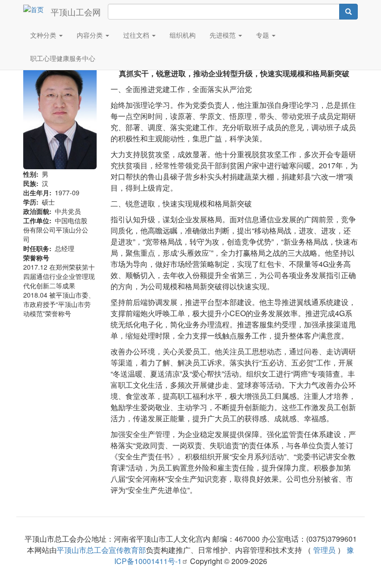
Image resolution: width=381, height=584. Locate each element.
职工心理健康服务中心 (62, 58)
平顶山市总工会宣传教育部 (101, 549)
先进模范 (223, 35)
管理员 (324, 549)
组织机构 (183, 35)
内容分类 (91, 35)
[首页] (37, 9)
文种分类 (44, 35)
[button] (60, 114)
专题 (263, 35)
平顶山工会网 (76, 12)
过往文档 (137, 35)
